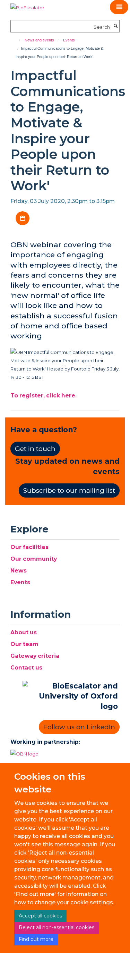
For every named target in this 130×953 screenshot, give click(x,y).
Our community (33, 559)
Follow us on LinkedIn (79, 727)
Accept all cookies (40, 916)
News (18, 570)
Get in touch (35, 449)
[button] (119, 7)
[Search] (115, 26)
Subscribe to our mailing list (69, 490)
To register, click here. (43, 395)
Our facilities (29, 547)
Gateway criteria (34, 656)
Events (69, 40)
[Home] (16, 40)
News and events (39, 40)
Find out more (36, 939)
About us (23, 632)
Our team (24, 644)
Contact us (26, 667)
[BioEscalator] (27, 5)
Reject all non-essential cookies (56, 927)
